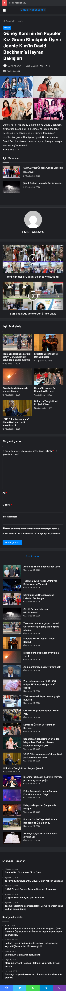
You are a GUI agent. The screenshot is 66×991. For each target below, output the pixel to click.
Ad (5, 493)
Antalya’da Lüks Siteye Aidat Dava (41, 566)
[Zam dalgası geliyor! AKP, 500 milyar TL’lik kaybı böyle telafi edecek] (12, 685)
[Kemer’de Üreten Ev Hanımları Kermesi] (48, 376)
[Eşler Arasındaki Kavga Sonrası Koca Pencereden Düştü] (12, 795)
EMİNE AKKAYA (14, 66)
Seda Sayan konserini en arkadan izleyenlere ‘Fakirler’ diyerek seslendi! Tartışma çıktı (41, 742)
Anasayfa (10, 21)
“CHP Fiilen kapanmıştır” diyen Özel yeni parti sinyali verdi (16, 422)
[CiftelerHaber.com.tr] (33, 9)
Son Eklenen (33, 556)
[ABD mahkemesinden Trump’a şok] (12, 671)
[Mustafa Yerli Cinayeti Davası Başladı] (48, 342)
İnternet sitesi (10, 516)
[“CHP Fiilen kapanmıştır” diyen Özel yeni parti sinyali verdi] (17, 408)
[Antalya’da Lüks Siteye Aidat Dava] (12, 571)
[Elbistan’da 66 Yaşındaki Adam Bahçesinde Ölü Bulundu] (12, 824)
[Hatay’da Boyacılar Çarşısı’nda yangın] (12, 810)
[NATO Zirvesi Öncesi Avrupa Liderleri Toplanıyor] (11, 172)
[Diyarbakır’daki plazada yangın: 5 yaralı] (17, 376)
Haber (20, 21)
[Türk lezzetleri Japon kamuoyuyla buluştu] (12, 701)
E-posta (7, 504)
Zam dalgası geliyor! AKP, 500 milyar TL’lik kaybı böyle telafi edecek (39, 684)
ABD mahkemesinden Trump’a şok (42, 666)
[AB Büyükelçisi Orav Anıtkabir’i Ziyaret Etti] (12, 838)
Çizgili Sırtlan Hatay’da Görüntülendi (42, 183)
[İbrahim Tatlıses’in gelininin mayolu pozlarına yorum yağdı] (12, 781)
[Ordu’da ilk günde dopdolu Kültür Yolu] (12, 715)
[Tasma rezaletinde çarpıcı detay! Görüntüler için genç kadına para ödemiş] (17, 342)
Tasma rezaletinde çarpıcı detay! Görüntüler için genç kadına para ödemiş (17, 356)
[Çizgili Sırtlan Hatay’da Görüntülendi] (11, 187)
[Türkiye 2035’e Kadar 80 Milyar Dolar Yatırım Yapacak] (12, 585)
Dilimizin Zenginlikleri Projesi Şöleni (23, 768)
